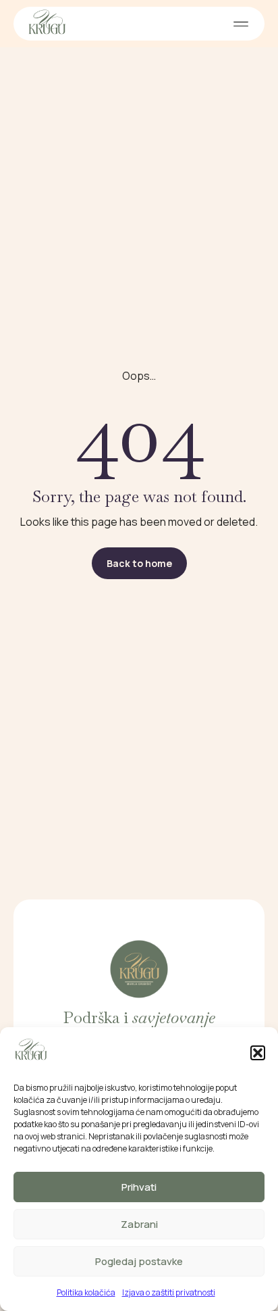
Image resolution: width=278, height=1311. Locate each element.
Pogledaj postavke (139, 1261)
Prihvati (139, 1187)
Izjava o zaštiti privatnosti (168, 1292)
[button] (258, 1053)
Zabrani (139, 1224)
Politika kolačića (86, 1292)
